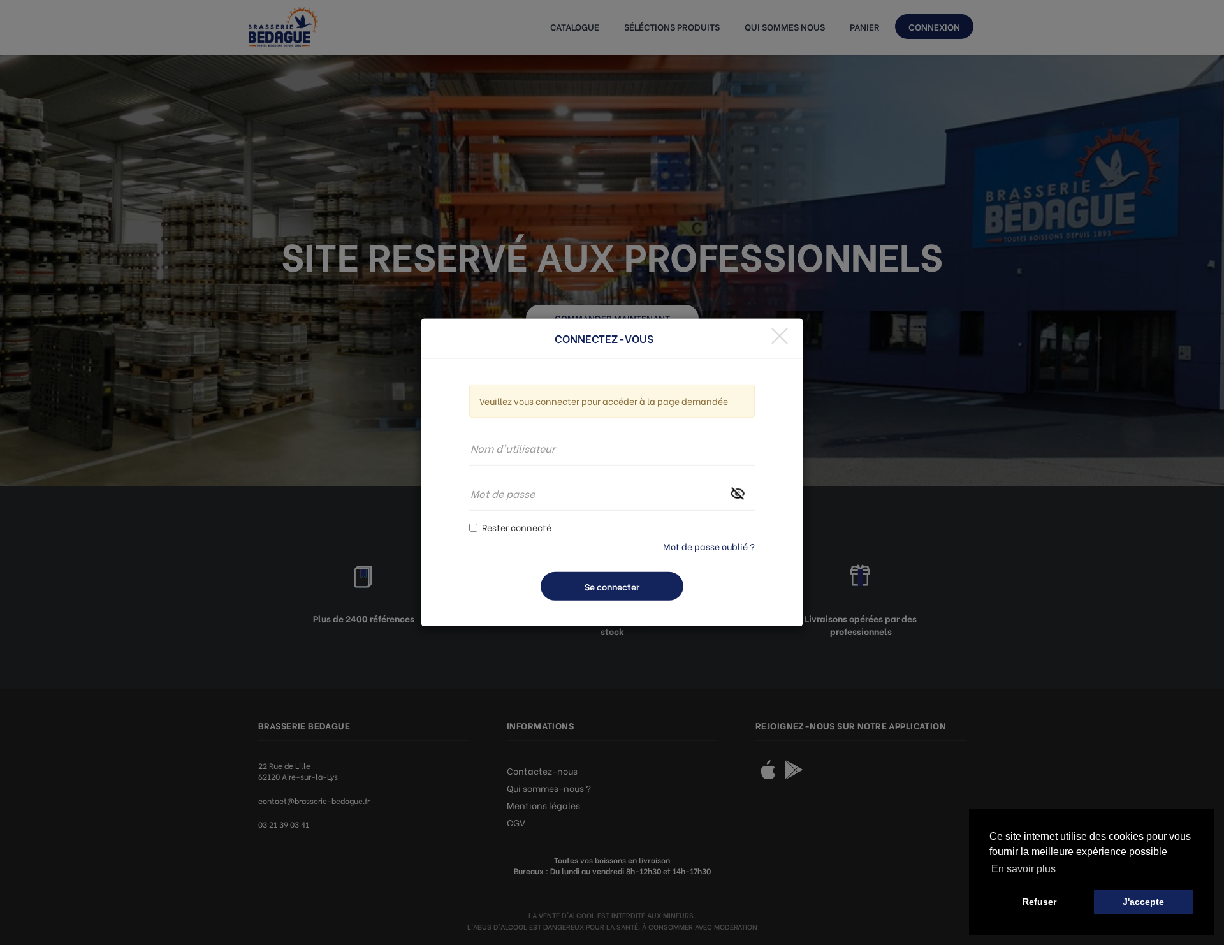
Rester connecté (516, 527)
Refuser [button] (1039, 902)
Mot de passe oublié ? (709, 546)
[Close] (779, 335)
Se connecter (612, 586)
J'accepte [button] (1143, 902)
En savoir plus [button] (1023, 868)
